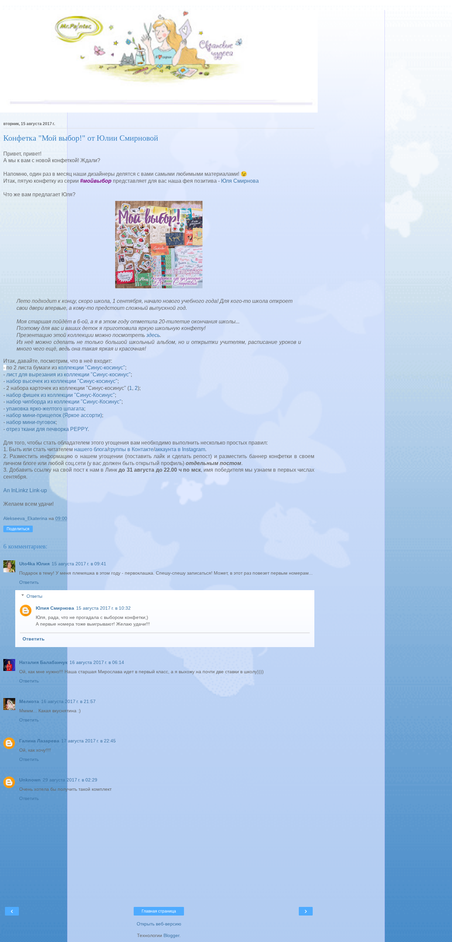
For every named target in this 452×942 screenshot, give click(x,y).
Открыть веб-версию (159, 923)
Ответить (29, 582)
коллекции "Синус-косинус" (91, 367)
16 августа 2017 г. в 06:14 (96, 662)
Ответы (34, 596)
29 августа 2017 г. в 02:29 (70, 779)
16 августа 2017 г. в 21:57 (68, 701)
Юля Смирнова (240, 181)
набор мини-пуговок (31, 422)
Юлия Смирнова (55, 608)
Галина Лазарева (39, 740)
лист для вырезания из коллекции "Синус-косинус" (68, 374)
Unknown (30, 779)
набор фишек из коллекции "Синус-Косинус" (60, 395)
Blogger (171, 935)
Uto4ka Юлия (34, 563)
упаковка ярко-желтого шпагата (45, 408)
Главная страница (159, 911)
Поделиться (18, 529)
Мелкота (29, 701)
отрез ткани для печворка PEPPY (47, 429)
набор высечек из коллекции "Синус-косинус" (61, 381)
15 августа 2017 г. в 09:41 (79, 563)
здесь (153, 335)
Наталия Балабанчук (43, 662)
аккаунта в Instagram (180, 449)
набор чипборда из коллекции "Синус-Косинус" (63, 401)
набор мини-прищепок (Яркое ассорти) (54, 415)
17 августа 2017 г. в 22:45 (88, 740)
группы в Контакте (131, 449)
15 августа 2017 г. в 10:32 (103, 608)
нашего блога (90, 449)
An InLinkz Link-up (25, 490)
